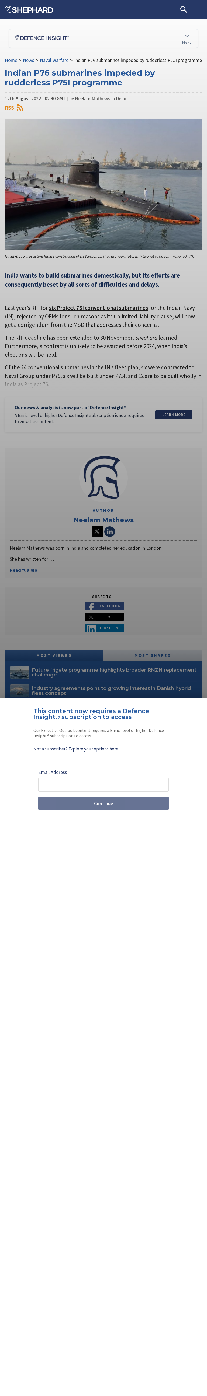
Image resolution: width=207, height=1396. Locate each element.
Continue (103, 803)
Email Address (52, 772)
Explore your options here (93, 749)
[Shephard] (29, 9)
